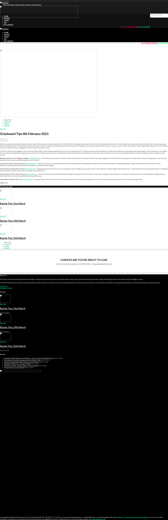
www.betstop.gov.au (98, 519)
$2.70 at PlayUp (31, 174)
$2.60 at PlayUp (30, 163)
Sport (6, 20)
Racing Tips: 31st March (12, 203)
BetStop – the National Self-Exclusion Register (133, 517)
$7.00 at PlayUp (34, 158)
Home (6, 16)
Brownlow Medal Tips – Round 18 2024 (17, 364)
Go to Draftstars (131, 27)
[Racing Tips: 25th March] (6, 232)
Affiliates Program (6, 288)
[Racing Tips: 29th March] (6, 215)
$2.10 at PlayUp (26, 179)
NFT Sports (8, 25)
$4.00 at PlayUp (29, 169)
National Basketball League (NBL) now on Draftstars (21, 362)
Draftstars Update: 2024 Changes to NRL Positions (21, 366)
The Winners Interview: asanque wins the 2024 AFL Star (22, 360)
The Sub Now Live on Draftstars (14, 367)
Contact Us (4, 286)
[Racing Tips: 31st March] (6, 197)
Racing (7, 18)
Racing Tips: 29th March (13, 220)
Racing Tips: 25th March (13, 238)
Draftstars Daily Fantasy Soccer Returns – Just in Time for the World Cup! (28, 358)
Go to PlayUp (144, 27)
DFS (5, 23)
